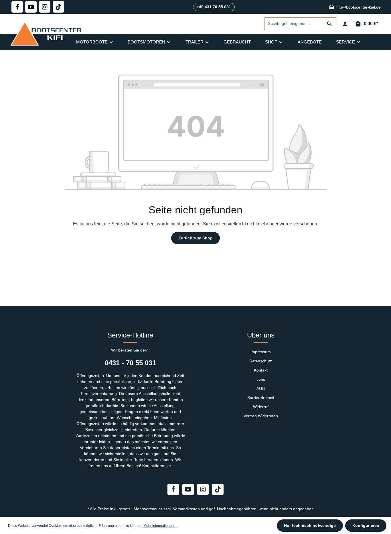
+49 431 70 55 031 (214, 7)
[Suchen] (329, 23)
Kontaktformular (156, 465)
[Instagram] (44, 7)
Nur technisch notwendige (310, 525)
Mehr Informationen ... (160, 526)
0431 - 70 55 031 (130, 363)
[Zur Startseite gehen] (47, 33)
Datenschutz (260, 361)
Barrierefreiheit (260, 397)
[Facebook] (17, 7)
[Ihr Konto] (345, 24)
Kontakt (261, 370)
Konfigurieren (365, 525)
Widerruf (260, 406)
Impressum (260, 352)
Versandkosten (186, 509)
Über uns (261, 335)
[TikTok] (58, 7)
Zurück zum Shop (195, 238)
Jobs (260, 379)
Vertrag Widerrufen (261, 416)
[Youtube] (31, 7)
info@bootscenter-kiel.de (357, 7)
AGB (260, 388)
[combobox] (293, 23)
